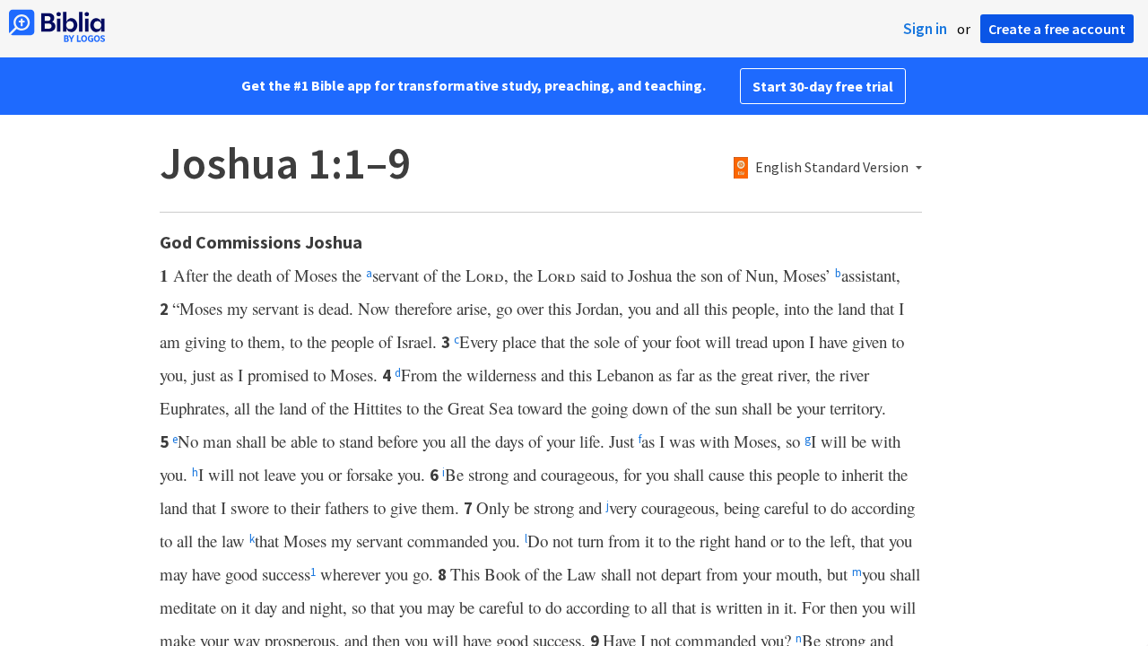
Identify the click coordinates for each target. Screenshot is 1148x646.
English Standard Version (832, 168)
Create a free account (1057, 29)
